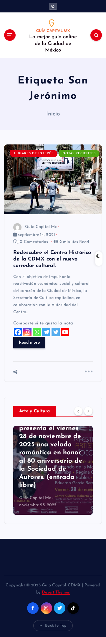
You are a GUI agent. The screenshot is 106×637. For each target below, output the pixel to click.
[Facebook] (18, 332)
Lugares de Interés (34, 153)
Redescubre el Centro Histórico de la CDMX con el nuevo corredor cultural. (52, 259)
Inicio (53, 114)
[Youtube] (65, 332)
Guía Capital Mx (41, 227)
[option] (53, 470)
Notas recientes (79, 153)
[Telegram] (46, 332)
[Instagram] (27, 332)
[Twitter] (56, 332)
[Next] (88, 410)
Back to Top (56, 626)
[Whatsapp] (37, 332)
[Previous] (78, 410)
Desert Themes (56, 592)
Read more (29, 342)
